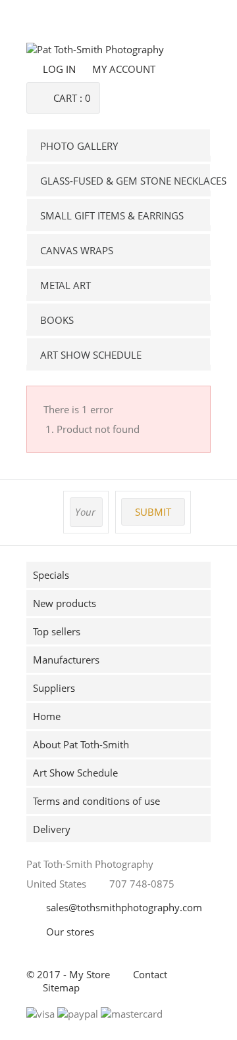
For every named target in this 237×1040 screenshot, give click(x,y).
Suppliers (54, 687)
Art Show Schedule (91, 354)
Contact (150, 974)
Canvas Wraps (76, 250)
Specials (51, 574)
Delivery (51, 829)
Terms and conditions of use (96, 800)
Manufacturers (66, 659)
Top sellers (56, 631)
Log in (59, 69)
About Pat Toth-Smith (81, 744)
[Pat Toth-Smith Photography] (95, 49)
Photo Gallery (79, 145)
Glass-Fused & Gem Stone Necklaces (125, 180)
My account (123, 69)
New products (64, 603)
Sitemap (61, 987)
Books (57, 320)
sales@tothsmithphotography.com (124, 907)
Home (47, 716)
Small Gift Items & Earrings (112, 215)
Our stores (70, 931)
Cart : (72, 97)
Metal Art (65, 285)
